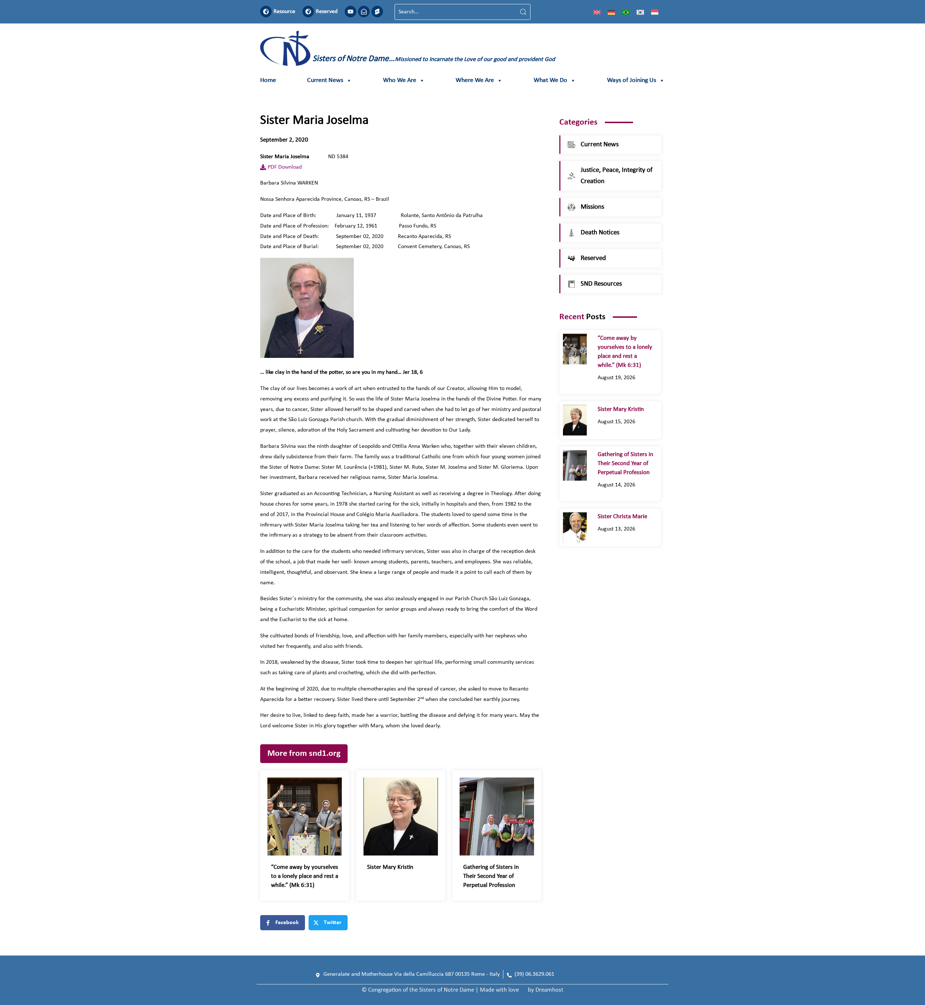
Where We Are (475, 80)
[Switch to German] (611, 12)
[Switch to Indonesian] (655, 12)
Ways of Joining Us (631, 80)
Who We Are (399, 80)
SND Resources (601, 284)
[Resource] (266, 11)
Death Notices (600, 232)
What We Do (550, 80)
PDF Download (285, 167)
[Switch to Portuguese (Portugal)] (626, 12)
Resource (284, 11)
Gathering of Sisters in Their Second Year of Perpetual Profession (491, 876)
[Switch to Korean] (640, 12)
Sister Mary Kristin (390, 867)
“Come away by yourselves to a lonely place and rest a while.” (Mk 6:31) (304, 876)
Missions (592, 207)
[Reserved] (308, 11)
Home (268, 80)
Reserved (326, 11)
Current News (325, 80)
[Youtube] (350, 11)
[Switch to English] (597, 12)
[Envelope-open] (364, 11)
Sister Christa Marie (624, 517)
